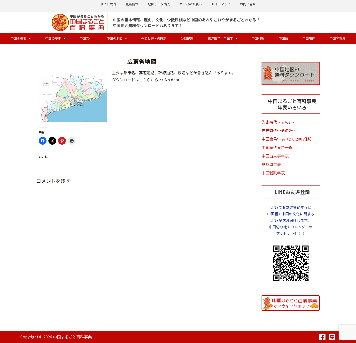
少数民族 (187, 38)
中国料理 (258, 38)
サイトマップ (220, 4)
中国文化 (86, 38)
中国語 (283, 38)
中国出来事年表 (275, 156)
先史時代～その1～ (278, 122)
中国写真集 (337, 38)
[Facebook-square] (322, 337)
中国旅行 (308, 38)
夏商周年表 (271, 164)
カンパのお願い (191, 4)
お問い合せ (248, 4)
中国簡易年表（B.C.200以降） (288, 139)
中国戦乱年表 (273, 173)
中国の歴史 (53, 38)
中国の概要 (18, 38)
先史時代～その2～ (278, 130)
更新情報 (132, 4)
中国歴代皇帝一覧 (277, 147)
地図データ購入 (159, 4)
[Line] (332, 337)
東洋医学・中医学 (220, 38)
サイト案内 (108, 4)
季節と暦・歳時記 (153, 38)
